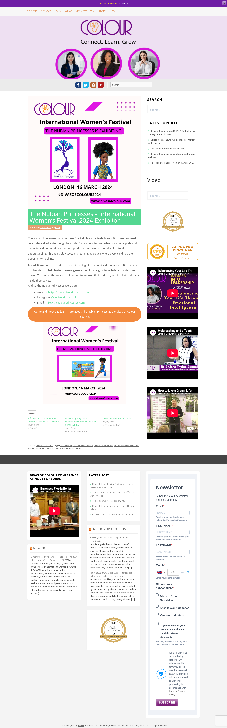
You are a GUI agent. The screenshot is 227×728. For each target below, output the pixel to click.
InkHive (81, 725)
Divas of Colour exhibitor (83, 445)
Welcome (32, 11)
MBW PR (39, 548)
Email (159, 506)
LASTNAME (163, 545)
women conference (36, 448)
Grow (68, 11)
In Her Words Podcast (110, 529)
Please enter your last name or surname (170, 557)
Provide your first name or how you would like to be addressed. (172, 538)
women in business (53, 448)
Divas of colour (66, 445)
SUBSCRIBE (167, 702)
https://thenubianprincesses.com (68, 292)
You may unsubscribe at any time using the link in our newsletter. (171, 643)
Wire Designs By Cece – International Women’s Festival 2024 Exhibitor (80, 421)
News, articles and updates (91, 11)
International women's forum (126, 445)
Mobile (160, 565)
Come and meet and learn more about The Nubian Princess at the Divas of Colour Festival (84, 314)
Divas (57, 227)
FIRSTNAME (164, 526)
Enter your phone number (168, 578)
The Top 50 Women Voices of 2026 (167, 148)
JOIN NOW (123, 3)
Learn (58, 11)
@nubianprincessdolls (64, 297)
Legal (113, 11)
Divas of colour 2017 (44, 445)
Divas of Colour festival (103, 445)
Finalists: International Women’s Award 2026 (172, 162)
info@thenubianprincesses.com (65, 302)
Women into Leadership (72, 448)
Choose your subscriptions (164, 586)
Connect (46, 11)
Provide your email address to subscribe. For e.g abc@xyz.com (171, 518)
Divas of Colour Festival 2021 (117, 418)
